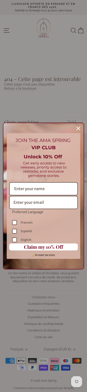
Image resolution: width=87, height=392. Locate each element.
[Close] (78, 128)
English (26, 240)
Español (26, 231)
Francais (27, 222)
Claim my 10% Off (43, 246)
